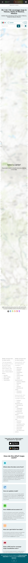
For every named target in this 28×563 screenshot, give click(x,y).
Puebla (18, 373)
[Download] (14, 443)
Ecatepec (19, 370)
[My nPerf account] (26, 2)
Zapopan (19, 386)
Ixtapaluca (19, 420)
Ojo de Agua (19, 427)
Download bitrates (22, 26)
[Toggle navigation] (2, 2)
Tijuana (18, 377)
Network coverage (18, 26)
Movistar (6, 375)
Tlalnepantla (19, 408)
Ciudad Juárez (20, 375)
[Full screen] (25, 22)
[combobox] (4, 22)
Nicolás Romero (20, 425)
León (18, 384)
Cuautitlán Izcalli (20, 416)
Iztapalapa (19, 369)
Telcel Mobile (7, 380)
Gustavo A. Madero (21, 381)
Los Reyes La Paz (21, 424)
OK (14, 560)
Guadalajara (19, 372)
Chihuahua (19, 391)
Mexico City (19, 367)
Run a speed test (18, 1)
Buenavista (19, 428)
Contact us (12, 536)
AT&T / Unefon (7, 377)
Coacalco (19, 422)
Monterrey (19, 383)
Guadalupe (19, 392)
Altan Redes (6, 378)
